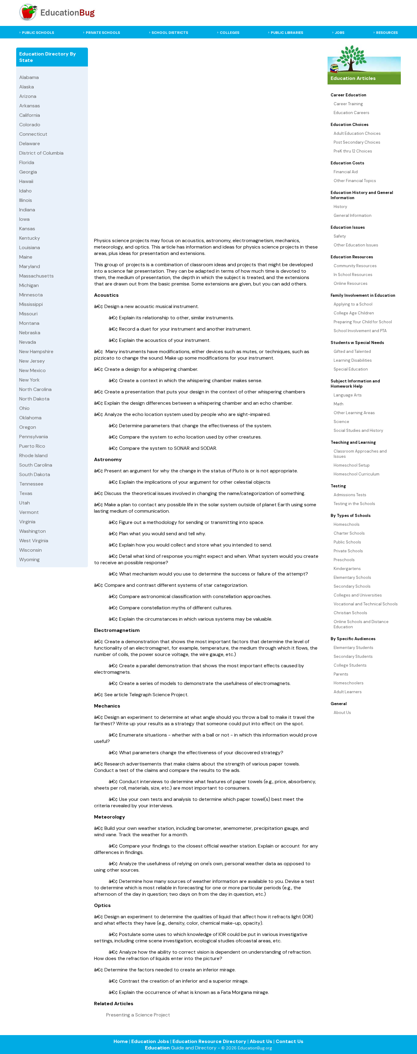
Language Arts (348, 395)
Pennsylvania (33, 436)
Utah (24, 503)
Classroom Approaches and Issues (360, 454)
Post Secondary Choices (357, 142)
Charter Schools (349, 533)
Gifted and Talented (352, 351)
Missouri (28, 313)
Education (157, 1048)
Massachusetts (36, 276)
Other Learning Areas (354, 412)
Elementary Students (353, 647)
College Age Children (354, 313)
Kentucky (29, 238)
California (29, 115)
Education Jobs (150, 1041)
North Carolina (35, 389)
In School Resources (353, 274)
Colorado (29, 124)
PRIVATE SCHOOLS (103, 32)
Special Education (351, 369)
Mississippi (31, 304)
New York (29, 380)
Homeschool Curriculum (356, 474)
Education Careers (351, 112)
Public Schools (347, 542)
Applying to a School (353, 304)
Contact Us (289, 1041)
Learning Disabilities (353, 360)
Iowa (24, 219)
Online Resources (351, 283)
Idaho (25, 191)
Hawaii (26, 181)
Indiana (27, 209)
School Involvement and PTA (360, 330)
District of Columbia (41, 153)
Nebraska (29, 332)
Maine (25, 257)
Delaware (29, 143)
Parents (341, 674)
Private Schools (348, 551)
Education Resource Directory (209, 1041)
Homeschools (347, 524)
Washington (32, 531)
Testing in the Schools (354, 503)
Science (341, 421)
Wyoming (29, 559)
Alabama (29, 77)
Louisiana (29, 247)
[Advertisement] (207, 139)
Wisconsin (30, 550)
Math (338, 404)
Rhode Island (33, 455)
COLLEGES (229, 32)
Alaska (26, 87)
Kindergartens (347, 568)
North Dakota (34, 399)
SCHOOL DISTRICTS (170, 32)
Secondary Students (353, 656)
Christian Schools (350, 612)
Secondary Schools (352, 586)
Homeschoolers (349, 683)
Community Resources (355, 265)
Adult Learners (348, 691)
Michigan (29, 285)
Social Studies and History (358, 430)
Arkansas (29, 105)
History (340, 206)
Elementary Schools (352, 577)
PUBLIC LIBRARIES (287, 32)
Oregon (27, 427)
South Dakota (34, 474)
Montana (29, 323)
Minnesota (31, 295)
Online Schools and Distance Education (361, 624)
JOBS (339, 32)
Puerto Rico (32, 446)
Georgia (28, 172)
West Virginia (33, 540)
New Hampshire (36, 351)
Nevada (27, 342)
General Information (353, 215)
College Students (350, 665)
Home (121, 1041)
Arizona (27, 96)
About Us (342, 712)
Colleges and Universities (358, 595)
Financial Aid (346, 171)
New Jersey (32, 361)
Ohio (24, 408)
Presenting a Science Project (138, 1015)
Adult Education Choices (357, 133)
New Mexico (32, 370)
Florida (26, 162)
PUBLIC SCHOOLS (38, 32)
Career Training (348, 103)
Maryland (29, 266)
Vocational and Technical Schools (366, 604)
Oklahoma (30, 417)
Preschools (344, 559)
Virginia (27, 521)
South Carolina (35, 465)
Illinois (25, 200)
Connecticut (33, 134)
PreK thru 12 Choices (353, 151)
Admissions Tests (350, 494)
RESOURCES (387, 32)
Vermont (29, 512)
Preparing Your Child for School (363, 321)
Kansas (27, 228)
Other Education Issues (356, 245)
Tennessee (31, 484)
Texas (25, 493)
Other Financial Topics (355, 180)
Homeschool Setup (352, 465)
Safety (340, 236)
